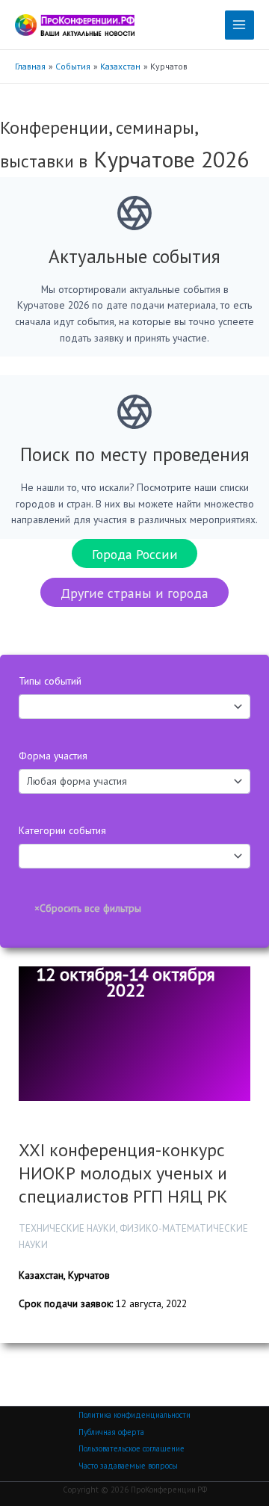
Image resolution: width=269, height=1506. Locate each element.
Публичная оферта (111, 1432)
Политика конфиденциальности (134, 1415)
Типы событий (50, 681)
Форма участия (53, 755)
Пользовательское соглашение (131, 1448)
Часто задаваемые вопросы (128, 1465)
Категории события (62, 830)
